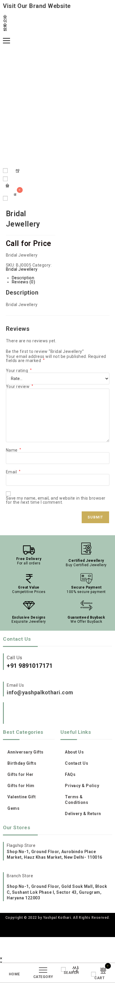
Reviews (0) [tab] (23, 282)
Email (13, 472)
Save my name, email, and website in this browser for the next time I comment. (56, 500)
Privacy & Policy (82, 785)
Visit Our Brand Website (37, 5)
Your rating (19, 370)
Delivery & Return (83, 813)
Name (13, 450)
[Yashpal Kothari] (57, 104)
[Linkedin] (75, 714)
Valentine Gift (21, 796)
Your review (19, 386)
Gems (13, 808)
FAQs (70, 774)
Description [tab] (23, 277)
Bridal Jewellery (22, 269)
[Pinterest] (34, 714)
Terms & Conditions (76, 799)
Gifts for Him (20, 785)
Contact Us (76, 763)
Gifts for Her (20, 774)
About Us (74, 752)
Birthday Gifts (21, 763)
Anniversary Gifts (25, 752)
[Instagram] (14, 714)
